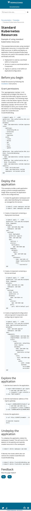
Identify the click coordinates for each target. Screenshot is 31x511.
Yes (3, 477)
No (10, 477)
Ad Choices (19, 510)
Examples (16, 20)
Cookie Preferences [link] (11, 510)
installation (5, 84)
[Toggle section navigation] (27, 12)
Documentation (6, 20)
